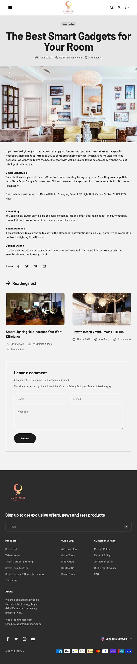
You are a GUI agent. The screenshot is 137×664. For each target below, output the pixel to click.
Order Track (68, 555)
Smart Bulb (11, 548)
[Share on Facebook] (18, 266)
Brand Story (68, 574)
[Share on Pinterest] (35, 266)
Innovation (67, 561)
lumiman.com (24, 619)
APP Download (69, 548)
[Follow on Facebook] (7, 639)
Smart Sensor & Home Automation (25, 574)
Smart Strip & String (17, 567)
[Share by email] (44, 266)
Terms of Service (96, 386)
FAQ (96, 574)
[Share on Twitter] (27, 266)
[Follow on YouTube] (33, 639)
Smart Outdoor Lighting (19, 561)
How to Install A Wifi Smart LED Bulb (98, 332)
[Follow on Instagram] (24, 639)
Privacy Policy (76, 386)
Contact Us (67, 567)
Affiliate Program (104, 561)
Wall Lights (11, 580)
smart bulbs (68, 24)
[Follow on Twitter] (16, 639)
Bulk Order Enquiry (105, 567)
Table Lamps (12, 555)
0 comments (95, 57)
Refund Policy (102, 555)
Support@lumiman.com (27, 623)
